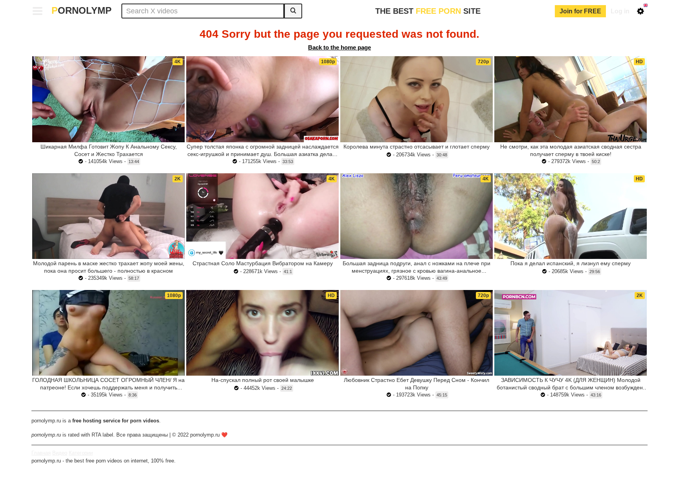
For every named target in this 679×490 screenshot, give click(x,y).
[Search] (293, 11)
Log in (620, 11)
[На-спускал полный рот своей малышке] (262, 333)
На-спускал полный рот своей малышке (262, 380)
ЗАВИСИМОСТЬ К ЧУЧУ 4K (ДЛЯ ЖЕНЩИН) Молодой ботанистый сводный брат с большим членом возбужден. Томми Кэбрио (570, 387)
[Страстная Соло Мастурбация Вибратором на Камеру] (262, 216)
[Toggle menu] (38, 11)
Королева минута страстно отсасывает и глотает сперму (416, 146)
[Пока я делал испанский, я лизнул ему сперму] (570, 216)
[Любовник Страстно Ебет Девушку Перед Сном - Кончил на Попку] (416, 333)
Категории (81, 453)
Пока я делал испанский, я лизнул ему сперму (570, 263)
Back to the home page (339, 47)
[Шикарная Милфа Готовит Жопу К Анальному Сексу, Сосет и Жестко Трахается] (108, 99)
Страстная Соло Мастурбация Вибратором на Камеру (263, 263)
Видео (59, 453)
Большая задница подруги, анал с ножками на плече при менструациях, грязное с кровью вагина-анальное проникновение (416, 270)
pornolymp (81, 10)
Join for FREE (580, 11)
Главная (41, 453)
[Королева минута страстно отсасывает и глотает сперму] (416, 99)
